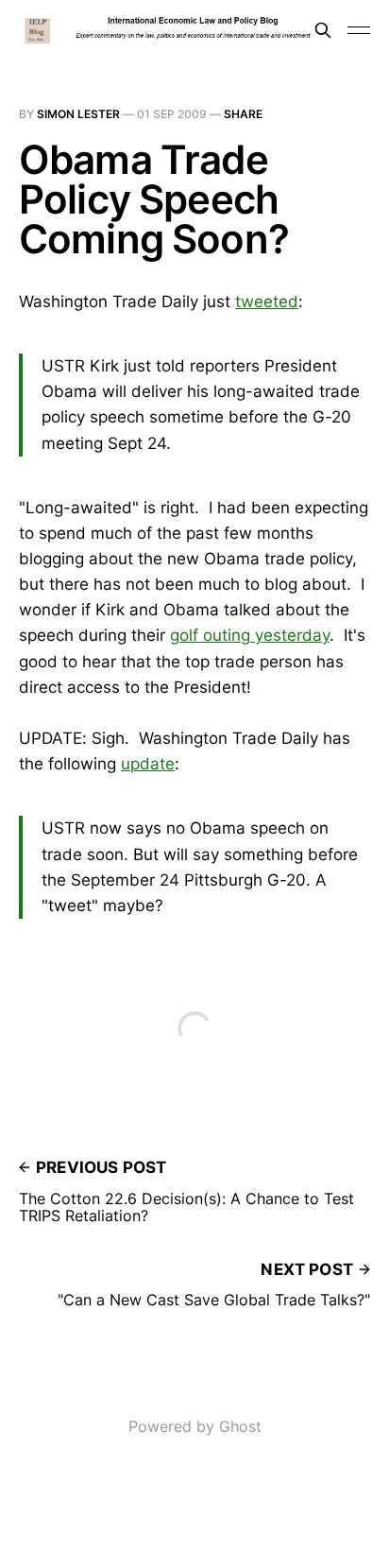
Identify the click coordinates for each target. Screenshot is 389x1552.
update (148, 763)
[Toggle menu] (359, 30)
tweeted (266, 301)
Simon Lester (78, 114)
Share (243, 114)
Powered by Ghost (195, 1426)
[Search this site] (323, 30)
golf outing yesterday (250, 635)
